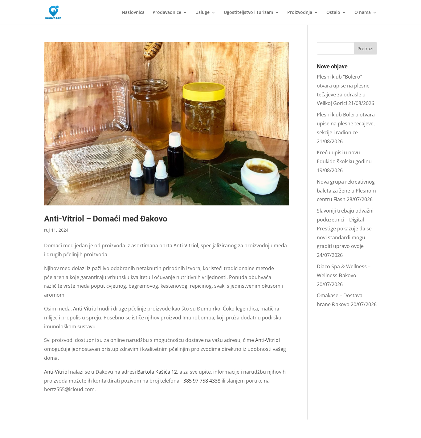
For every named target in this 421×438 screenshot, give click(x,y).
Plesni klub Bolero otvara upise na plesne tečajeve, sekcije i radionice (346, 123)
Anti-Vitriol (186, 245)
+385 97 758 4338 (200, 380)
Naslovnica (133, 12)
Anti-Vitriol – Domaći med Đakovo (105, 218)
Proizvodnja (299, 12)
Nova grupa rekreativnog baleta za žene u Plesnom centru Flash (346, 190)
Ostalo (333, 12)
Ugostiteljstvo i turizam (248, 12)
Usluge (202, 12)
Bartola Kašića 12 (157, 371)
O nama (362, 12)
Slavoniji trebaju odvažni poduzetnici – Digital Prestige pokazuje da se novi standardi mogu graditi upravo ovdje (345, 228)
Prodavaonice (167, 12)
